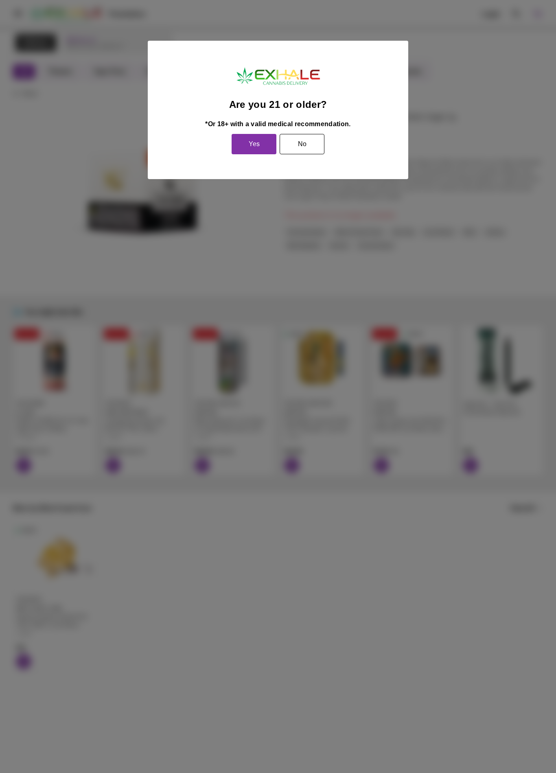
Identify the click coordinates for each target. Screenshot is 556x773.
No (302, 143)
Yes (254, 143)
